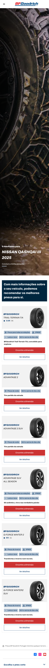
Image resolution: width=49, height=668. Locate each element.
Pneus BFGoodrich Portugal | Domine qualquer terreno (25, 646)
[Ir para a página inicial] (26, 4)
